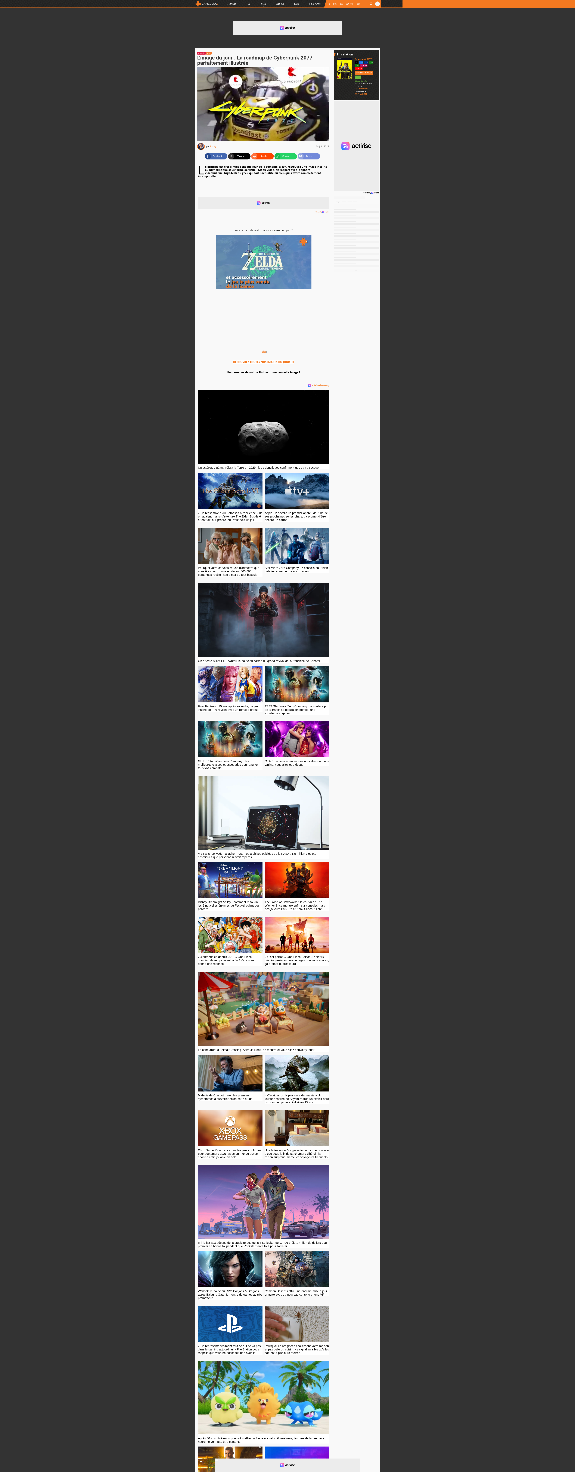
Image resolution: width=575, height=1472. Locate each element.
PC (329, 4)
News (209, 53)
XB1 (357, 65)
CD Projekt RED (361, 89)
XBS (341, 4)
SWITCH (349, 4)
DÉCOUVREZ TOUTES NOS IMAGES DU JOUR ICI (263, 362)
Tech (249, 4)
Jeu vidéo (201, 53)
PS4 (361, 62)
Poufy (213, 146)
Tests (296, 4)
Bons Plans (314, 4)
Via (263, 351)
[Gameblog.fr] (207, 3)
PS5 (335, 4)
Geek (263, 4)
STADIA (364, 65)
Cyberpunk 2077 (363, 59)
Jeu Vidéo (231, 4)
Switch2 (358, 68)
